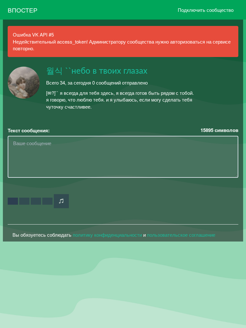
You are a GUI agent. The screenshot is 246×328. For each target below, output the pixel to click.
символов (219, 130)
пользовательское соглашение (181, 234)
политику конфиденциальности (107, 234)
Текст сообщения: (29, 130)
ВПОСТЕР (22, 9)
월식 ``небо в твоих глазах (96, 71)
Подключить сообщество (206, 9)
